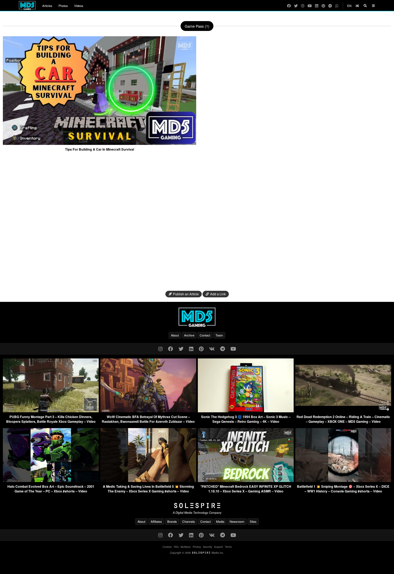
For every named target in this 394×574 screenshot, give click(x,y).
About (175, 335)
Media (220, 521)
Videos (78, 5)
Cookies (167, 546)
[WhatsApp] (337, 5)
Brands (172, 521)
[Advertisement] (197, 222)
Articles (47, 5)
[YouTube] (309, 5)
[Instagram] (303, 5)
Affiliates (156, 521)
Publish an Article (186, 294)
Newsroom (237, 521)
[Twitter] (296, 5)
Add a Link (218, 294)
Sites (253, 521)
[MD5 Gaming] (197, 317)
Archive (189, 335)
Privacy (197, 546)
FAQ (176, 546)
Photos (63, 5)
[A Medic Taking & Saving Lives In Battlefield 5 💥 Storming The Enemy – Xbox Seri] (148, 481)
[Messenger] (330, 5)
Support (218, 546)
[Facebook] (289, 5)
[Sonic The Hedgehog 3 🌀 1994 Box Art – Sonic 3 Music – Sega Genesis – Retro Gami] (246, 411)
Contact (205, 335)
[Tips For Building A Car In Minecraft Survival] (99, 143)
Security (207, 546)
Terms (228, 546)
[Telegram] (222, 348)
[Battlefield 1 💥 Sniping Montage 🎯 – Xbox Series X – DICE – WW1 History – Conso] (343, 481)
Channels (188, 521)
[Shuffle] (357, 5)
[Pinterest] (323, 5)
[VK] (212, 348)
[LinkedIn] (317, 5)
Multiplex (186, 546)
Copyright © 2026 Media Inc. (197, 553)
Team (219, 335)
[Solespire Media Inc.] (197, 505)
